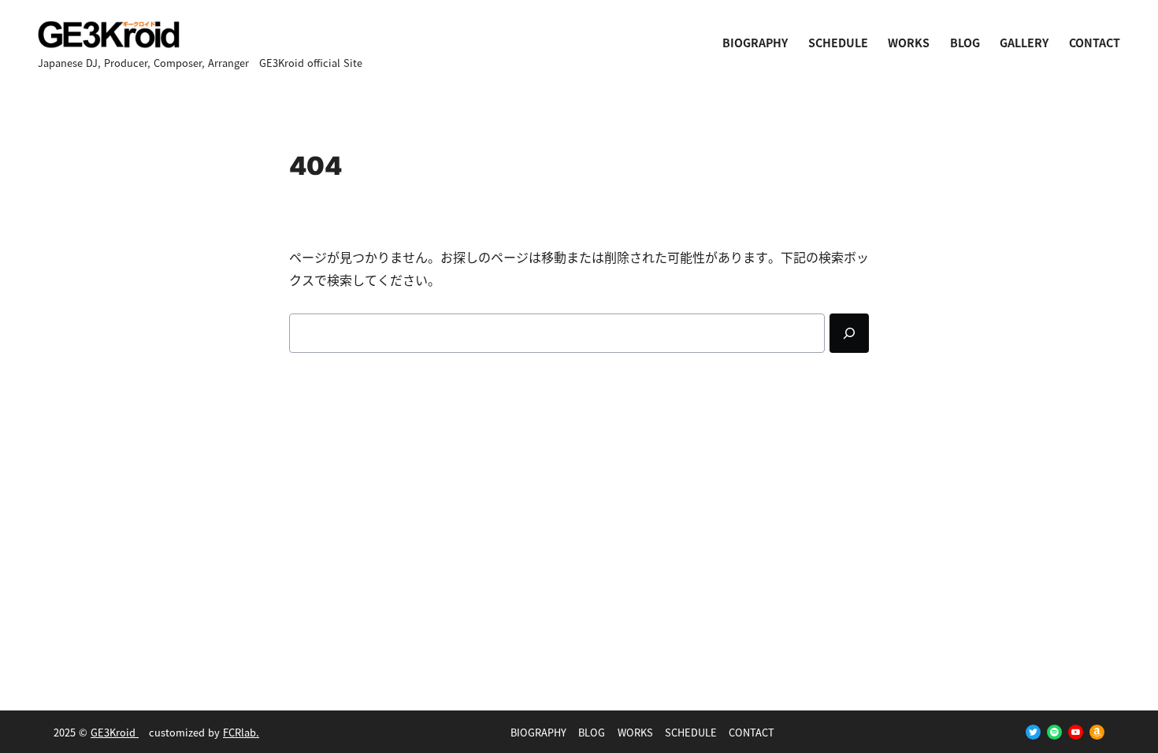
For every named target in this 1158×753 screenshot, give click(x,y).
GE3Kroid (115, 732)
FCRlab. (241, 732)
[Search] (849, 333)
